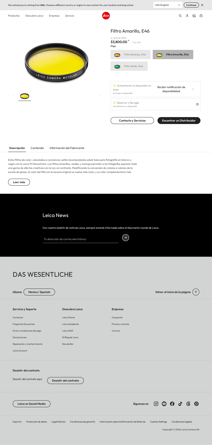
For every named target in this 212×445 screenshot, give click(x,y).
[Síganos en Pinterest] (196, 404)
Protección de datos (36, 421)
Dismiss (202, 5)
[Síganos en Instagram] (156, 404)
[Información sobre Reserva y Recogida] (197, 104)
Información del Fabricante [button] (67, 148)
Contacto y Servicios (132, 120)
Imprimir (17, 421)
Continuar (191, 5)
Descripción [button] (17, 148)
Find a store (194, 16)
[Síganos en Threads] (188, 404)
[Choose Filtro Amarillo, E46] (173, 54)
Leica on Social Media (32, 403)
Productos (14, 15)
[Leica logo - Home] (106, 15)
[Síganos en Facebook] (172, 404)
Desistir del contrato (65, 380)
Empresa (54, 15)
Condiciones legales (182, 421)
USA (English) (162, 4)
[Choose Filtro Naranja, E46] (130, 54)
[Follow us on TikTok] (180, 404)
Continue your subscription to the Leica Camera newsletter (125, 237)
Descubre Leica (34, 15)
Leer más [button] (19, 182)
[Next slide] (100, 96)
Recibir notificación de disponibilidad (171, 89)
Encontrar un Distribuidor (179, 120)
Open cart (201, 16)
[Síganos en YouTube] (164, 404)
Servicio (69, 15)
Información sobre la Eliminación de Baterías (123, 421)
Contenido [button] (37, 148)
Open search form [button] (180, 16)
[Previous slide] (13, 96)
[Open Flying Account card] (187, 16)
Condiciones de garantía (82, 421)
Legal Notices (58, 421)
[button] (24, 95)
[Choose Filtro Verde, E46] (129, 66)
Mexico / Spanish (39, 292)
